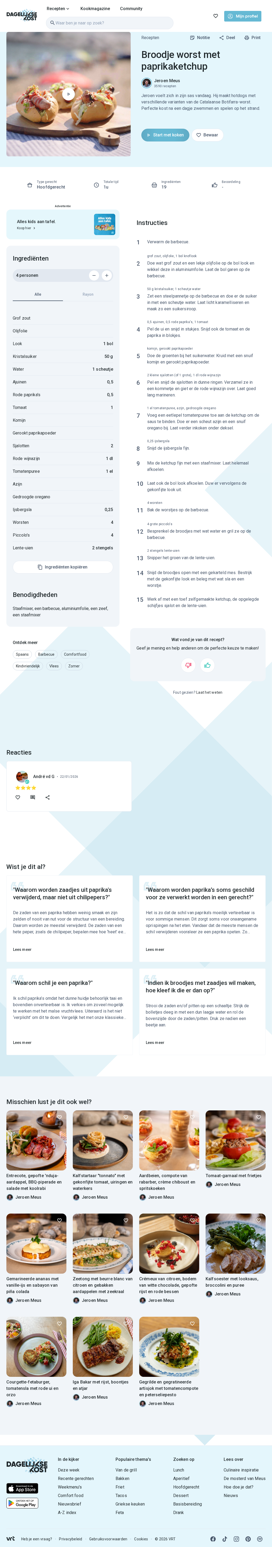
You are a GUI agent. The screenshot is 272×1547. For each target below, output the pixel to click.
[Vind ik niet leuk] (188, 665)
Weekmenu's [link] (70, 1487)
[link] (21, 16)
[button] (22, 654)
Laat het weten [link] (209, 692)
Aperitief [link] (181, 1478)
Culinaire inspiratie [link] (241, 1470)
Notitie (203, 37)
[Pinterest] (248, 1539)
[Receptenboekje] (216, 16)
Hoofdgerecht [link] (186, 1487)
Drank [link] (178, 1512)
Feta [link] (120, 1512)
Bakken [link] (122, 1478)
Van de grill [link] (126, 1470)
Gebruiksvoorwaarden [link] (108, 1539)
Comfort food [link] (70, 1495)
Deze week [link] (68, 1470)
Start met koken (168, 134)
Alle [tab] (38, 294)
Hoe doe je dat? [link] (238, 1487)
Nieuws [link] (231, 1495)
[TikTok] (225, 1539)
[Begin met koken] (68, 94)
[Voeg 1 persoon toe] (106, 275)
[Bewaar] (59, 1117)
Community (131, 8)
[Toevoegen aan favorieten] (17, 797)
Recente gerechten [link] (76, 1478)
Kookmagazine (95, 8)
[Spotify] (260, 1539)
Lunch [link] (178, 1470)
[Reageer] (32, 797)
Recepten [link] (150, 37)
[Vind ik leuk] (207, 665)
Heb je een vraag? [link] (36, 1539)
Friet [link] (120, 1487)
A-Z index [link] (67, 1512)
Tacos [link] (121, 1495)
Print (256, 37)
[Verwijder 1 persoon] (94, 275)
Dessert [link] (181, 1495)
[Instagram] (236, 1539)
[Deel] (47, 797)
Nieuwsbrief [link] (69, 1504)
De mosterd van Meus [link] (245, 1478)
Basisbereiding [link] (187, 1504)
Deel (230, 37)
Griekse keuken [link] (130, 1504)
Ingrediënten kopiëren (66, 567)
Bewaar (210, 134)
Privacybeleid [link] (70, 1539)
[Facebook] (213, 1539)
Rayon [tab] (88, 294)
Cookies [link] (141, 1539)
